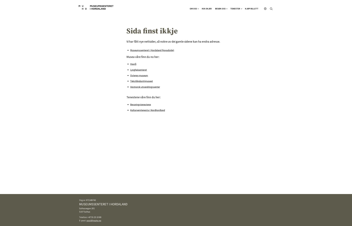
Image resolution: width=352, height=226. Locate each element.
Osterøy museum (139, 75)
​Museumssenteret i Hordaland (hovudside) (152, 50)
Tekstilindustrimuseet (141, 81)
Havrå (133, 64)
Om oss (193, 8)
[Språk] (265, 9)
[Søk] (271, 9)
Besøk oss (220, 8)
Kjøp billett (251, 8)
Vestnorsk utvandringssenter (145, 86)
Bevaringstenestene (140, 104)
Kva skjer (207, 8)
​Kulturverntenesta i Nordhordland (147, 110)
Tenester (235, 8)
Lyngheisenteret (138, 69)
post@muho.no (93, 220)
